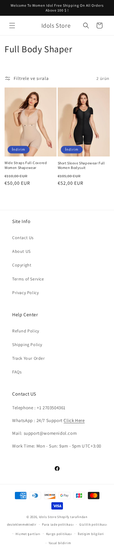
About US (21, 251)
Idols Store (48, 517)
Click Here (74, 420)
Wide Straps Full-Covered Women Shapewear (26, 165)
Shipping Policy (27, 344)
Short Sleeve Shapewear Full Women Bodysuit (81, 165)
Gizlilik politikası (93, 524)
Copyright (21, 265)
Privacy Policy (25, 292)
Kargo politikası (59, 534)
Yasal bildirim (60, 543)
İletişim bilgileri (91, 534)
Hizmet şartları (28, 534)
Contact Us (23, 237)
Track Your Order (28, 358)
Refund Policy (25, 331)
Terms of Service (28, 279)
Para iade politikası (58, 524)
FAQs (17, 372)
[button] (12, 25)
